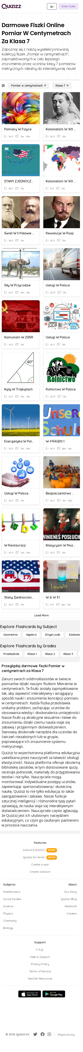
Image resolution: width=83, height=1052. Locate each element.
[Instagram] (49, 1034)
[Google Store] (54, 994)
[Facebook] (42, 1034)
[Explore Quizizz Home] (11, 6)
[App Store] (29, 994)
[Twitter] (35, 1034)
